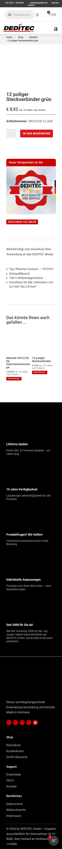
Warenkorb (13, 745)
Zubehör (33, 37)
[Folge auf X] (35, 722)
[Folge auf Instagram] (28, 722)
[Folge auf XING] (15, 722)
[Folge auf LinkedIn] (9, 722)
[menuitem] (55, 3)
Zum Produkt (14, 378)
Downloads (13, 774)
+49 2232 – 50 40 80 (14, 3)
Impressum (13, 816)
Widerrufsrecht (16, 810)
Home (9, 37)
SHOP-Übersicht (16, 757)
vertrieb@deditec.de (38, 3)
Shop (20, 37)
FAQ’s (10, 780)
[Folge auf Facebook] (22, 722)
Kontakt (11, 786)
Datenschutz (14, 804)
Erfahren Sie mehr (22, 222)
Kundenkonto (15, 751)
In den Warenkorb (36, 133)
